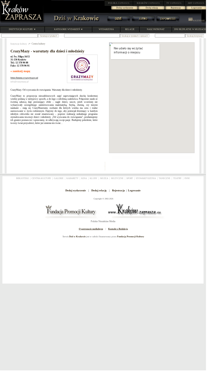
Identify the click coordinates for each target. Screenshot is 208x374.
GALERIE (59, 178)
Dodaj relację (152, 7)
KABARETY (72, 178)
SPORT (129, 178)
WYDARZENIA (106, 29)
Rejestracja (176, 7)
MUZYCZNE (117, 178)
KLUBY (93, 178)
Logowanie (196, 7)
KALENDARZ (199, 21)
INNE (187, 178)
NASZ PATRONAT (156, 29)
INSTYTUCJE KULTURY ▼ (22, 29)
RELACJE (130, 29)
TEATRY (177, 178)
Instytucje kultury (18, 43)
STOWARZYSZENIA (146, 178)
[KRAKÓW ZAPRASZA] (22, 22)
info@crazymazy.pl (19, 81)
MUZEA (104, 178)
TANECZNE (164, 178)
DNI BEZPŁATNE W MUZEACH (190, 29)
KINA (84, 178)
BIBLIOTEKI (22, 178)
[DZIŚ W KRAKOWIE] (75, 22)
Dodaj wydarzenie (124, 7)
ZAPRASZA (118, 3)
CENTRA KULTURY (41, 178)
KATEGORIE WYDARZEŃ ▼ (68, 29)
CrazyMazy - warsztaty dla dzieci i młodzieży (47, 51)
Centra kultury (38, 43)
